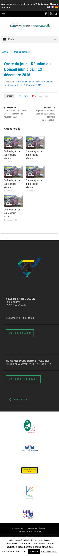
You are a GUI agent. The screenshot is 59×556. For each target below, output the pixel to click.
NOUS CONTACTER (22, 333)
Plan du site (17, 528)
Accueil (5, 52)
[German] (56, 7)
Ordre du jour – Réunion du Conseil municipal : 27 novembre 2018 (16, 112)
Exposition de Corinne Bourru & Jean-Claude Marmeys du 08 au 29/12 (45, 114)
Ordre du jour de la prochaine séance (12, 155)
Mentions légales (36, 528)
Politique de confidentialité (31, 532)
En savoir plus (49, 551)
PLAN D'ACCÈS (20, 399)
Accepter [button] (34, 552)
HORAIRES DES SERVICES (25, 379)
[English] (48, 7)
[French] (52, 7)
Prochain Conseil (21, 52)
